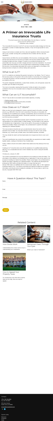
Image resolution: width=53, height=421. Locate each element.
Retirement (3, 417)
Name (4, 181)
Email (3, 189)
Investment (3, 418)
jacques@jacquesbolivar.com (8, 406)
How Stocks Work (10, 244)
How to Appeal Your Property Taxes (11, 273)
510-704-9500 (8, 399)
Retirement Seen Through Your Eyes (38, 245)
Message (4, 197)
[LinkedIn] (5, 409)
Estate (2, 420)
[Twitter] (2, 409)
